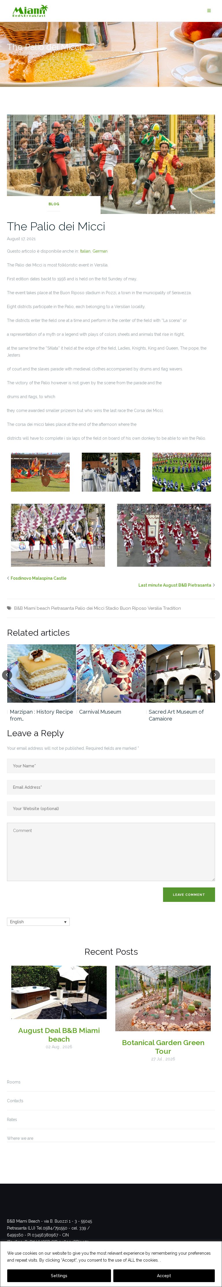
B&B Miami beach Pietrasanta (44, 608)
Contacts (15, 1100)
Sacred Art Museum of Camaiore (176, 715)
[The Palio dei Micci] (111, 164)
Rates (12, 1119)
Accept (164, 1275)
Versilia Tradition (164, 608)
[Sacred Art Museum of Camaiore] (180, 673)
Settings (59, 1275)
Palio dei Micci (89, 608)
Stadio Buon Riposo (126, 608)
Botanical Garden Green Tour (163, 1046)
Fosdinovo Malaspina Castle (38, 578)
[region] (111, 1264)
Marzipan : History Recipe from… (41, 715)
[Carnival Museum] (111, 673)
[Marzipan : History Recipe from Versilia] (41, 673)
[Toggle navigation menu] (209, 10)
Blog (54, 204)
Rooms (14, 1082)
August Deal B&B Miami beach (59, 1034)
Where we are (20, 1138)
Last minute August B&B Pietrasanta (174, 585)
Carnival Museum (100, 712)
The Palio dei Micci (56, 226)
